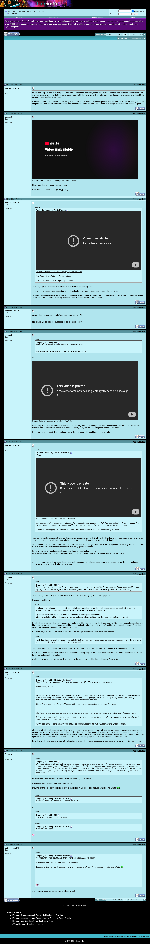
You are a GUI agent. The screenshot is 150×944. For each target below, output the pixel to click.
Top (147, 936)
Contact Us (121, 936)
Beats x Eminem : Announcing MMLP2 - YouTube (52, 421)
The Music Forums (24, 11)
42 (134, 34)
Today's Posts (97, 17)
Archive (142, 936)
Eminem (16, 918)
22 (116, 34)
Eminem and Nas (20, 921)
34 (131, 34)
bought (79, 779)
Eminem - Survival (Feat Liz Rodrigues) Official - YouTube (55, 180)
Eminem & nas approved (23, 915)
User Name (114, 11)
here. (72, 783)
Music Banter (11, 11)
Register (19, 17)
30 (119, 34)
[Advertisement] (29, 61)
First (109, 34)
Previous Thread (70, 905)
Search (133, 17)
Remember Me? (140, 11)
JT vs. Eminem (19, 924)
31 (122, 34)
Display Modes (137, 38)
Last (141, 34)
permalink (141, 84)
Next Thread (81, 905)
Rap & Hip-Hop (38, 11)
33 (128, 34)
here (59, 783)
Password (113, 14)
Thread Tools (123, 38)
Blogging (53, 17)
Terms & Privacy (109, 936)
